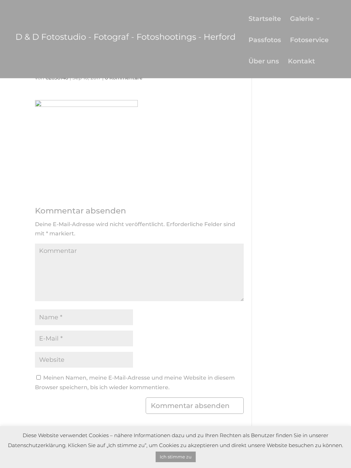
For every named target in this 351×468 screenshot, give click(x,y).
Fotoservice (309, 40)
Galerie (302, 19)
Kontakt (301, 62)
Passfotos (265, 40)
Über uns (264, 62)
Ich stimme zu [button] (176, 456)
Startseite (265, 19)
